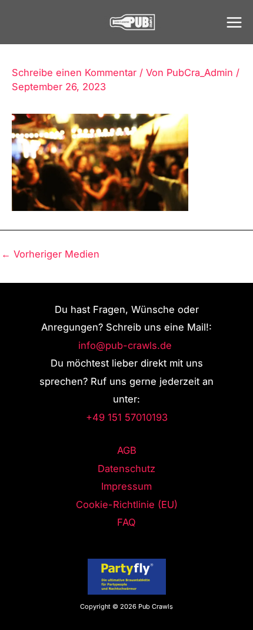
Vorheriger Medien (50, 254)
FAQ (126, 522)
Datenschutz (126, 468)
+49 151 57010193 (127, 417)
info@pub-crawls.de (126, 345)
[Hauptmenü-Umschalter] (234, 22)
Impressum (126, 486)
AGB (127, 450)
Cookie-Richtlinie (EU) (127, 504)
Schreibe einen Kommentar (74, 72)
